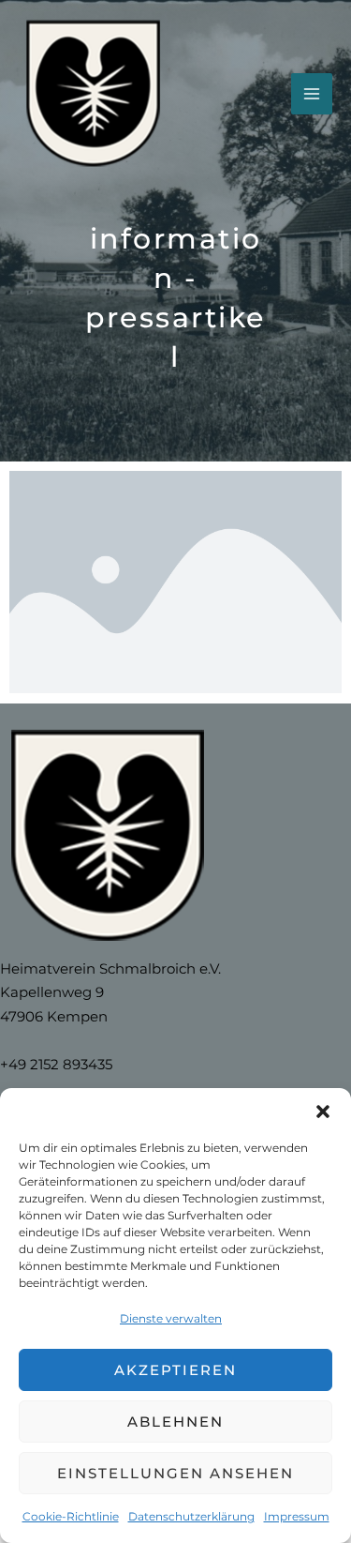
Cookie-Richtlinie (70, 1516)
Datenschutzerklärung (191, 1516)
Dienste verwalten (171, 1318)
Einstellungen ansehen (175, 1473)
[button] (323, 1111)
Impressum (296, 1516)
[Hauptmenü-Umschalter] (311, 93)
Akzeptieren (175, 1370)
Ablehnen (175, 1421)
